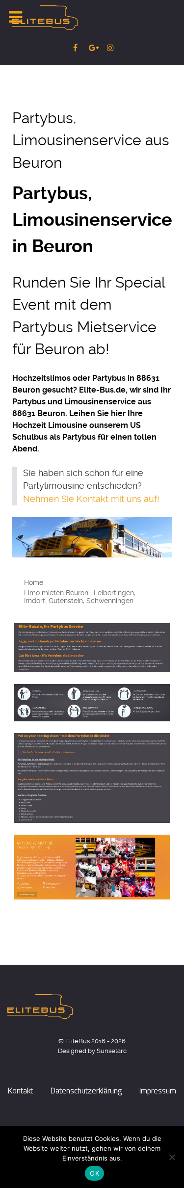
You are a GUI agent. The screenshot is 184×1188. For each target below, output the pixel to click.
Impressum (157, 1090)
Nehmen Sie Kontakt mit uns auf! (91, 499)
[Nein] (172, 1157)
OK (94, 1173)
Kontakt (20, 1090)
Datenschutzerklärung (86, 1090)
